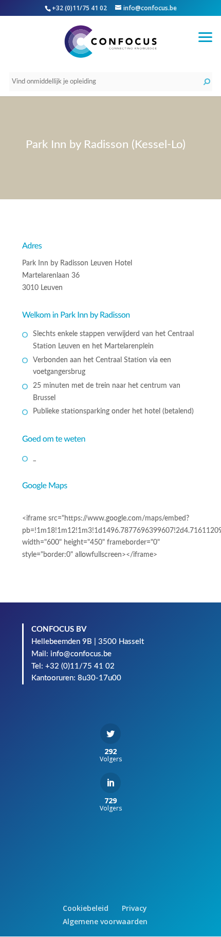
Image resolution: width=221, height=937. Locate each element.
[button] (205, 35)
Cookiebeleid (85, 908)
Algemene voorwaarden (105, 921)
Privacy (134, 908)
